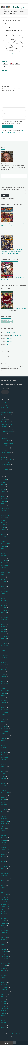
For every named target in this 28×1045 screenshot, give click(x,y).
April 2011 (3, 833)
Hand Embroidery (5, 440)
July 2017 (3, 667)
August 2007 (4, 937)
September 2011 (5, 821)
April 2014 (3, 747)
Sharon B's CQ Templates (7, 459)
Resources (3, 455)
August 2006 (4, 966)
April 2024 (3, 527)
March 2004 (3, 1025)
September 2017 (5, 662)
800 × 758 (6, 25)
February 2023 (4, 560)
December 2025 (4, 498)
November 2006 (4, 958)
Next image (22, 81)
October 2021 (4, 593)
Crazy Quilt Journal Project (7, 424)
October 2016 (4, 688)
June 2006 (3, 970)
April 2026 (3, 489)
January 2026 (4, 496)
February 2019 (4, 643)
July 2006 (3, 968)
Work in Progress (5, 469)
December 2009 (4, 871)
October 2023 (4, 541)
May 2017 (3, 672)
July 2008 (3, 911)
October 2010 (4, 847)
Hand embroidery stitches (7, 443)
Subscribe (5, 195)
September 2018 (5, 653)
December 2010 (4, 842)
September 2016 (5, 691)
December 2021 (4, 589)
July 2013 (3, 769)
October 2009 (4, 875)
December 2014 (4, 728)
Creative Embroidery (6, 429)
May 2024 (3, 525)
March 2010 (3, 864)
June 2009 (3, 885)
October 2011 (4, 818)
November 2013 (4, 759)
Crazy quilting (10, 10)
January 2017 (4, 681)
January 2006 (4, 982)
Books (2, 417)
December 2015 (4, 709)
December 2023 (4, 536)
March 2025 (3, 506)
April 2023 (3, 555)
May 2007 (3, 944)
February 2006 (4, 980)
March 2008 (3, 920)
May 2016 (3, 698)
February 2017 (4, 679)
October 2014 (4, 733)
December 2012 (4, 785)
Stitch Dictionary (5, 462)
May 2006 (3, 973)
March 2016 (3, 702)
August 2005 (4, 994)
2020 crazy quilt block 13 (11, 11)
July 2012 (3, 797)
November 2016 (4, 686)
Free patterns (4, 438)
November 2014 (4, 731)
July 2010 (3, 854)
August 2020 (4, 624)
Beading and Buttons (6, 412)
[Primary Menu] (25, 2)
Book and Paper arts (5, 414)
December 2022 (4, 565)
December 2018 (4, 645)
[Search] (3, 176)
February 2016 (4, 705)
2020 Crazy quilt (19, 10)
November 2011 (4, 816)
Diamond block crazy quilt (7, 431)
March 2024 (3, 529)
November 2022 (4, 567)
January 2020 (4, 638)
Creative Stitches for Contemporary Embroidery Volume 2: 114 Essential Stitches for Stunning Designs (12, 223)
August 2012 (4, 795)
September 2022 (5, 572)
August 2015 (4, 719)
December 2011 (4, 814)
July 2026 (3, 482)
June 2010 (3, 856)
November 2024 (4, 510)
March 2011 (3, 835)
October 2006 (4, 961)
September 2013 (5, 764)
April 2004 (3, 1022)
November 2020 (4, 617)
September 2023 (5, 543)
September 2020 (5, 622)
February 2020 (4, 636)
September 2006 (5, 963)
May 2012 (3, 802)
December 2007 (4, 928)
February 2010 (4, 866)
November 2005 (4, 987)
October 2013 (4, 762)
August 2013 (4, 766)
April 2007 (3, 947)
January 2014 (4, 755)
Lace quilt (3, 450)
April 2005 (3, 1001)
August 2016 (4, 693)
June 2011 (3, 828)
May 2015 (3, 724)
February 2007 (4, 951)
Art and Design (4, 407)
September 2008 (5, 906)
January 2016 (4, 707)
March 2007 (3, 949)
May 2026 (3, 487)
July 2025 (3, 503)
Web (2, 467)
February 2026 (4, 494)
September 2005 (5, 992)
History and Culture (5, 448)
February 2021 (4, 610)
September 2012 (5, 792)
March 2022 (3, 581)
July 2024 (3, 520)
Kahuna (13, 1033)
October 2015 (4, 714)
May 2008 (3, 916)
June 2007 (3, 942)
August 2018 (4, 655)
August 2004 (4, 1013)
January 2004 (4, 1027)
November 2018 (4, 648)
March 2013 (3, 778)
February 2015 (4, 726)
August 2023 (4, 546)
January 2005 (4, 1006)
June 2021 (3, 600)
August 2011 (4, 823)
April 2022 (3, 579)
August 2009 (4, 880)
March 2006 (3, 977)
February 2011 (4, 837)
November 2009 (4, 873)
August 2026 (4, 480)
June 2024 (3, 522)
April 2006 (3, 975)
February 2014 (4, 752)
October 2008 (4, 904)
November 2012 (4, 788)
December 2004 (4, 1008)
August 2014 (4, 738)
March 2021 (3, 607)
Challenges (3, 419)
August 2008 (4, 909)
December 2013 (4, 757)
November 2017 (4, 660)
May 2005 (3, 999)
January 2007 (4, 954)
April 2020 (3, 631)
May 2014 (3, 745)
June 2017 (3, 669)
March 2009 (3, 892)
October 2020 (4, 619)
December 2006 (4, 956)
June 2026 (3, 484)
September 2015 (5, 717)
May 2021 (3, 603)
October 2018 (4, 650)
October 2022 (4, 570)
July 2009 (3, 883)
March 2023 (3, 558)
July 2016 (3, 695)
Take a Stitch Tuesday (6, 464)
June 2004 (3, 1018)
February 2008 (4, 923)
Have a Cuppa (4, 445)
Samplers (3, 457)
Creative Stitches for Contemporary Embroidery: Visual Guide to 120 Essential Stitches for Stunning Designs (12, 251)
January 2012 (4, 811)
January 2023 (4, 562)
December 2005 (4, 984)
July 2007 (3, 939)
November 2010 (4, 845)
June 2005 (3, 996)
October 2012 (4, 790)
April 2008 (3, 918)
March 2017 (3, 676)
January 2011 (4, 840)
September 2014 (5, 736)
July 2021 (3, 598)
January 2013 (4, 783)
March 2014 (3, 750)
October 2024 (4, 513)
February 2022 (4, 584)
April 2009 (3, 890)
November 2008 (4, 901)
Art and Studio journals (6, 410)
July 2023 (3, 548)
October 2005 (4, 989)
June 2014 (3, 743)
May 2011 (3, 830)
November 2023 (4, 539)
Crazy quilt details (5, 421)
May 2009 (3, 887)
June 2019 (3, 641)
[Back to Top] (14, 1042)
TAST (7, 344)
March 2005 (3, 1003)
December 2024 (4, 508)
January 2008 (4, 925)
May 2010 (3, 859)
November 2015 (4, 712)
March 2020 (3, 634)
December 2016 (4, 683)
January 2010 (4, 868)
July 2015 (3, 721)
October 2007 (4, 932)
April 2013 (3, 776)
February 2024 (4, 532)
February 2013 (4, 781)
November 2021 (4, 591)
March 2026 (3, 491)
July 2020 (3, 626)
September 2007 (5, 935)
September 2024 (5, 515)
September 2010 (5, 849)
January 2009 (4, 897)
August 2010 (4, 852)
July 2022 (3, 577)
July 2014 (3, 740)
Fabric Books (4, 433)
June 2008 (3, 913)
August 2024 (4, 517)
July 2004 (3, 1015)
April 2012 (3, 804)
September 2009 (5, 878)
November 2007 (4, 930)
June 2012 (3, 800)
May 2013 (3, 773)
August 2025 (4, 501)
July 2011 (3, 826)
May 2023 (3, 553)
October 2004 (4, 1011)
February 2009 (4, 894)
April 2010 (3, 861)
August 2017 (4, 664)
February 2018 (4, 657)
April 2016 (3, 700)
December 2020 (4, 615)
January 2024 (4, 534)
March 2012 (3, 807)
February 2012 (4, 809)
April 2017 (3, 674)
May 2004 (3, 1020)
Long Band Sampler (5, 452)
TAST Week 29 (9, 338)
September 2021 (5, 596)
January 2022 (4, 586)
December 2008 (4, 899)
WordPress (19, 1033)
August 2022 (4, 574)
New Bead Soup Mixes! (11, 332)
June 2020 (3, 629)
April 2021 (3, 605)
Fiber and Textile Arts (6, 436)
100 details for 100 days (6, 403)
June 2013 (3, 771)
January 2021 (4, 612)
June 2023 (3, 551)
